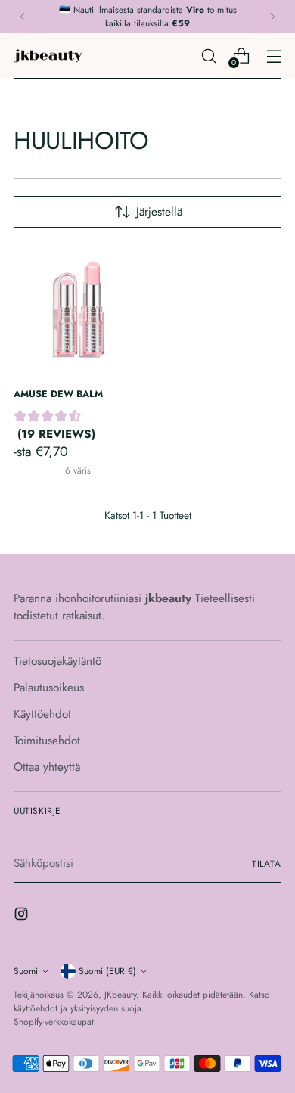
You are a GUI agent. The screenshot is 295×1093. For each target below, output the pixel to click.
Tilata (266, 863)
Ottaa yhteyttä (47, 767)
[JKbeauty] (48, 56)
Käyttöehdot (42, 714)
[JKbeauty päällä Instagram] (23, 916)
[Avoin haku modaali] (208, 55)
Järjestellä (159, 211)
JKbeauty (120, 994)
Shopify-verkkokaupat (54, 1021)
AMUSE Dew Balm (58, 394)
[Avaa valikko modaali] (273, 55)
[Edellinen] (22, 16)
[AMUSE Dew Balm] (78, 310)
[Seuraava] (272, 16)
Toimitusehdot (47, 740)
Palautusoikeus (49, 687)
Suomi (26, 970)
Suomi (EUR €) (107, 970)
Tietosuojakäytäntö (57, 661)
